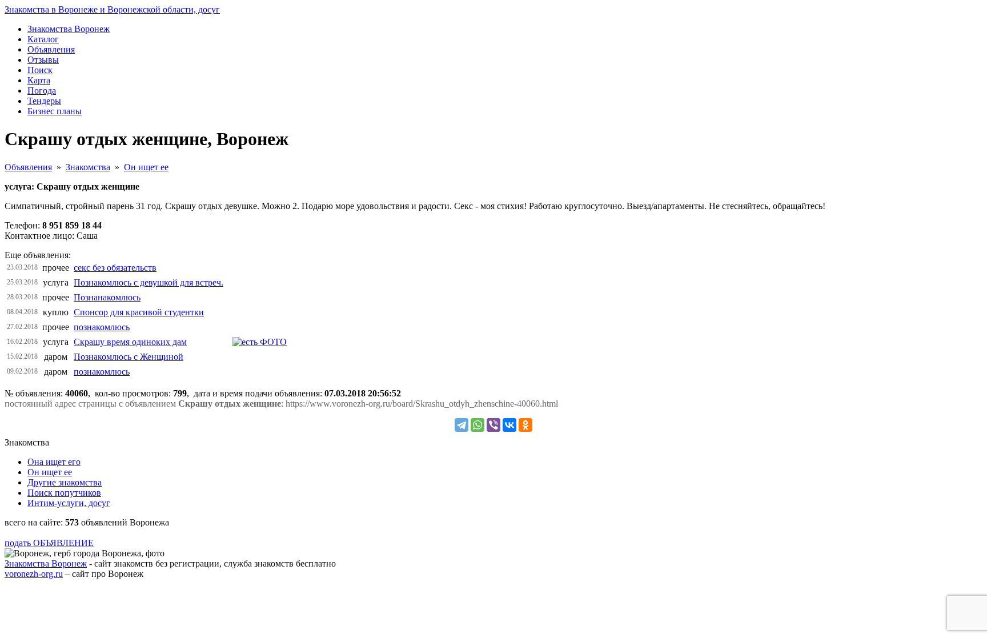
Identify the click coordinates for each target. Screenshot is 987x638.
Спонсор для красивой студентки (139, 312)
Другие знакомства (64, 482)
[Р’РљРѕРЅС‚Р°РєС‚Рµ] (509, 425)
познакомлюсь (102, 327)
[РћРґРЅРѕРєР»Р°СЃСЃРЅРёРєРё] (525, 425)
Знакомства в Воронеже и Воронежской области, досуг (112, 9)
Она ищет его (54, 462)
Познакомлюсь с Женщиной (128, 357)
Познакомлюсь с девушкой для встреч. (148, 282)
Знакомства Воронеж (46, 563)
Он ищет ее (146, 167)
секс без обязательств (115, 267)
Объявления (28, 167)
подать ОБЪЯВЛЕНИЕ (49, 543)
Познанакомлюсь (107, 297)
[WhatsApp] (477, 425)
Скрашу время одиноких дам (130, 342)
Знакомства (88, 167)
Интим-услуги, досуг (68, 503)
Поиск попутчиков (64, 492)
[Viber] (493, 425)
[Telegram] (461, 425)
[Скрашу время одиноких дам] (259, 342)
